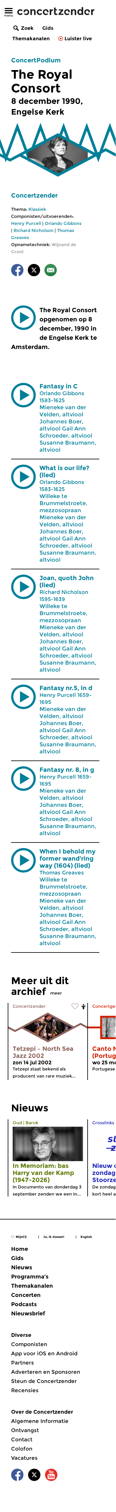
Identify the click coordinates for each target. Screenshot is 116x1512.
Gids (47, 28)
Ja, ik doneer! (53, 1237)
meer (56, 993)
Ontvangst (25, 1430)
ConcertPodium (36, 60)
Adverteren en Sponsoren (45, 1372)
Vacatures (24, 1458)
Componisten (29, 1344)
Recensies (25, 1390)
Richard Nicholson (33, 230)
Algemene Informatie (39, 1421)
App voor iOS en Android (44, 1353)
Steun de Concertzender (44, 1381)
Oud (17, 1122)
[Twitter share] (34, 271)
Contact (21, 1439)
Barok (32, 1122)
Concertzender (34, 195)
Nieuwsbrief (28, 1313)
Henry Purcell (26, 223)
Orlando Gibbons (63, 223)
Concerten (26, 1295)
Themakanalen (31, 38)
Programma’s (29, 1276)
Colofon (21, 1449)
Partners (22, 1363)
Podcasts (24, 1304)
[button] (23, 317)
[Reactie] (50, 271)
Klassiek (37, 209)
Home (19, 1249)
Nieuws (21, 1267)
